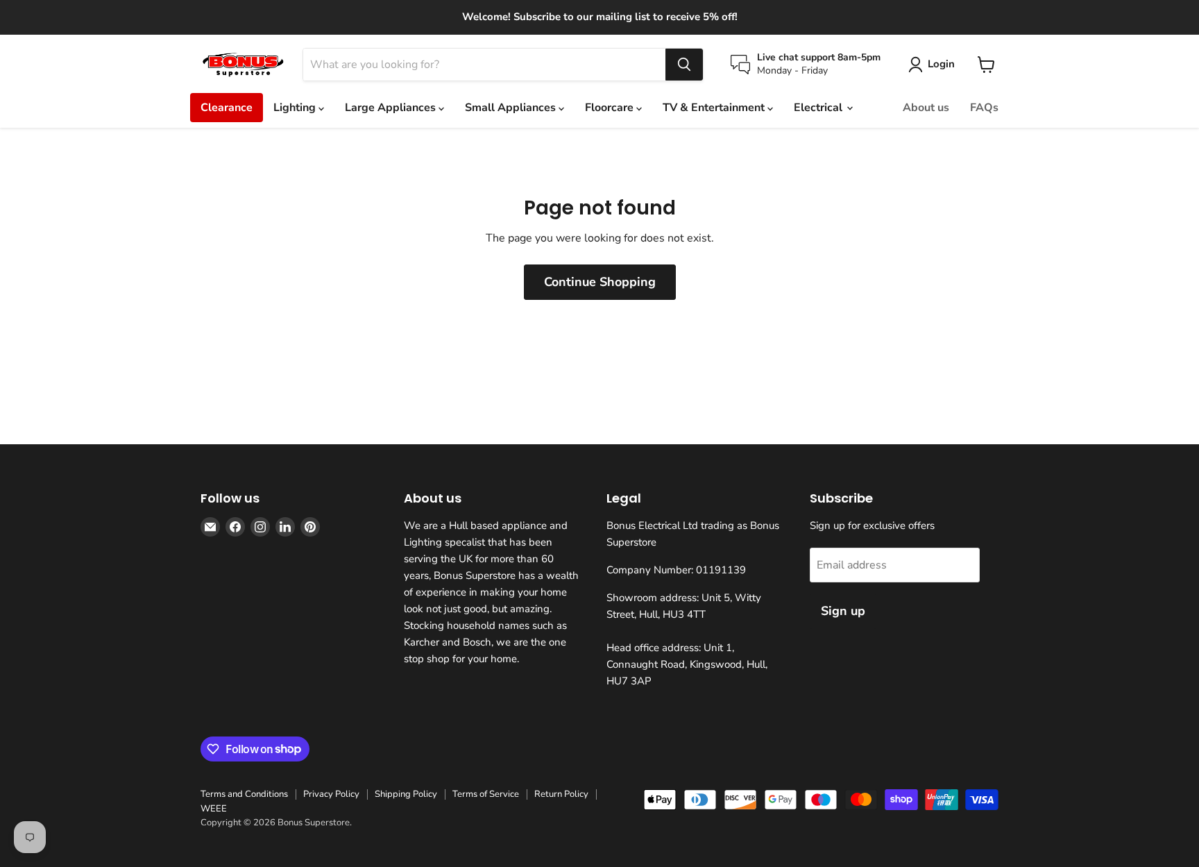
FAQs (984, 107)
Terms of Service (485, 794)
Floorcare (610, 107)
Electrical (819, 107)
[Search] (684, 65)
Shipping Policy (406, 794)
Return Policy (561, 794)
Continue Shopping (600, 281)
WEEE (214, 808)
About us (926, 107)
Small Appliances (512, 107)
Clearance (227, 107)
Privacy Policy (331, 794)
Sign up (843, 611)
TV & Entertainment (715, 107)
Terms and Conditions (244, 794)
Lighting (295, 107)
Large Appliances (392, 107)
